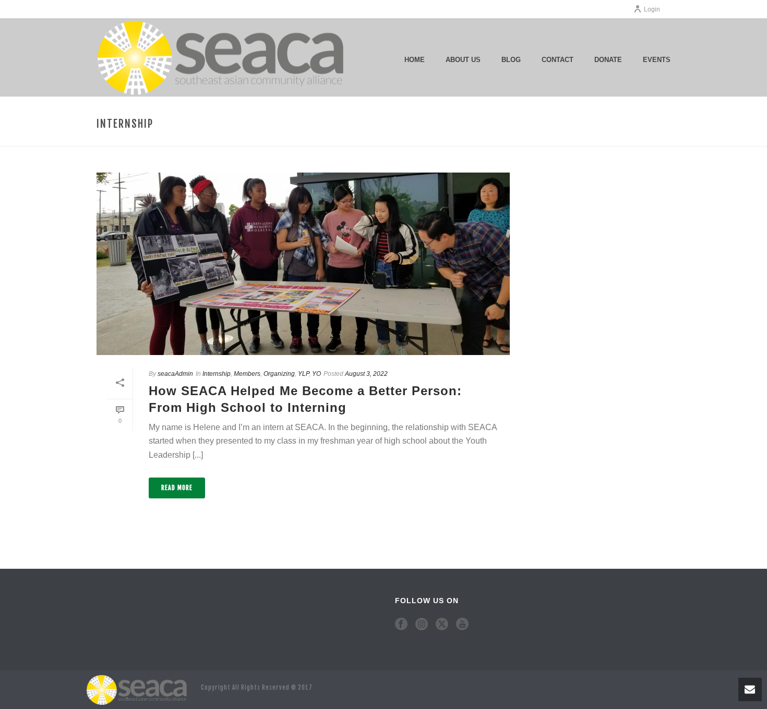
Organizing (279, 373)
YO (316, 373)
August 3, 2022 (366, 373)
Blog (511, 60)
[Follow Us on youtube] (462, 624)
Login (652, 9)
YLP (303, 373)
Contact (557, 60)
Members (247, 373)
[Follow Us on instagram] (421, 624)
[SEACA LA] (138, 689)
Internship (216, 373)
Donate (608, 60)
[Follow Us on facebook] (401, 624)
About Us (463, 60)
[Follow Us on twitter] (442, 624)
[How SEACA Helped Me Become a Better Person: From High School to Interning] (303, 264)
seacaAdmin (175, 373)
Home (414, 60)
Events (656, 60)
